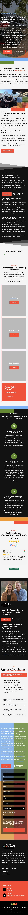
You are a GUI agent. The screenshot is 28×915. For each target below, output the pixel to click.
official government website (7, 761)
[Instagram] (16, 904)
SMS (6, 812)
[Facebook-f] (14, 904)
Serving (9, 893)
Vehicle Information (8, 815)
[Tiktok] (12, 904)
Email (4, 781)
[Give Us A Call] (14, 193)
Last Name (5, 777)
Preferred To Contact (8, 811)
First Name (5, 772)
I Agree (5, 819)
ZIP (4, 801)
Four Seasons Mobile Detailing (14, 78)
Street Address (6, 791)
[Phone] (4, 889)
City (4, 796)
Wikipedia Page (20, 761)
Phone (4, 786)
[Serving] (4, 895)
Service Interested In (8, 806)
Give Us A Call (20, 193)
